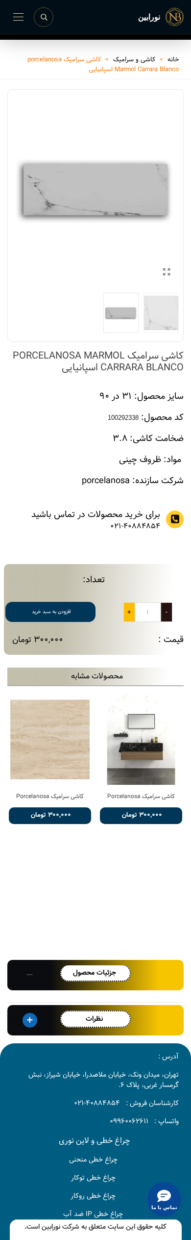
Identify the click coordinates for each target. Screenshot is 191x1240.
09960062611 (129, 1121)
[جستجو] (43, 17)
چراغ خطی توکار (93, 1178)
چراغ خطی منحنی (93, 1159)
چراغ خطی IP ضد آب (93, 1214)
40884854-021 (97, 1103)
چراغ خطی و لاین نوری (94, 1140)
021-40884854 (135, 526)
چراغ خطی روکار (93, 1196)
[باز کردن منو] (18, 17)
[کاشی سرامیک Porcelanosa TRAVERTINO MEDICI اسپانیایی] (50, 739)
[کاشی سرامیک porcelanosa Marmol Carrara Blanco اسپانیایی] (166, 272)
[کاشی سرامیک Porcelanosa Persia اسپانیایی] (141, 739)
